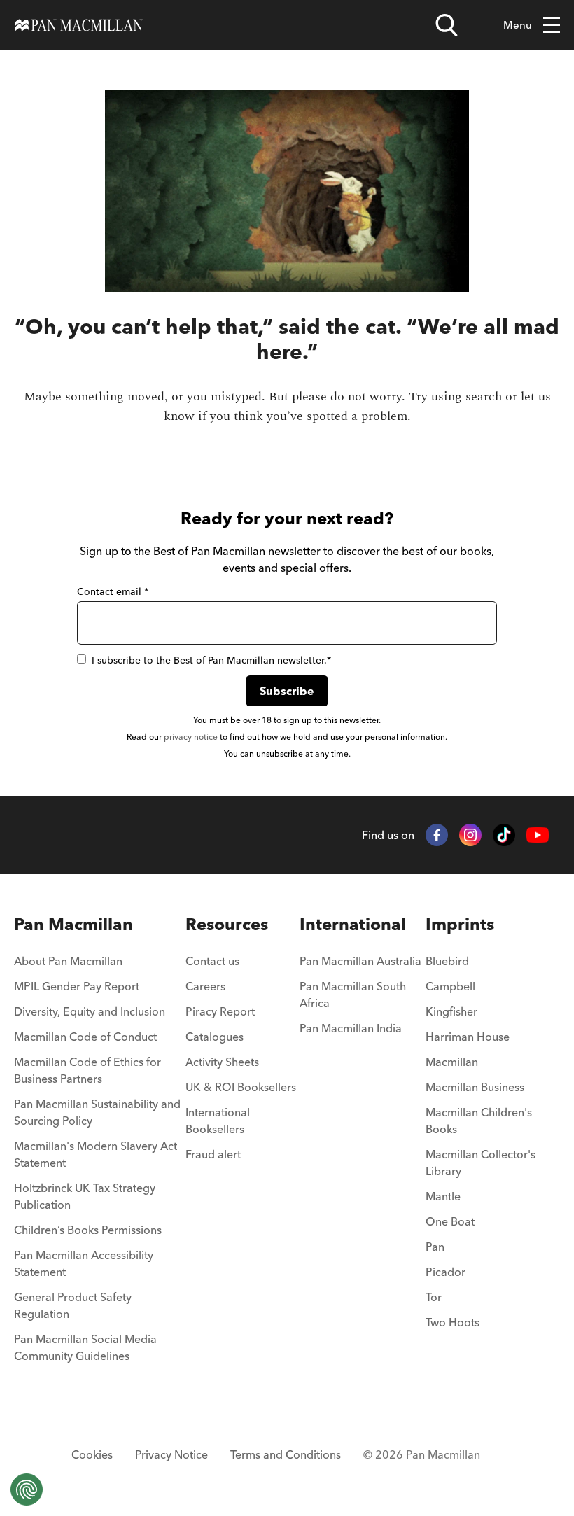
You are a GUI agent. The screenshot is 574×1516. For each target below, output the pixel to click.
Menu (517, 24)
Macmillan (452, 1062)
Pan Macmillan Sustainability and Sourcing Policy (97, 1112)
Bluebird (447, 961)
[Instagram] (470, 835)
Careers (205, 986)
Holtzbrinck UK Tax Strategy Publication (84, 1196)
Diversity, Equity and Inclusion (89, 1011)
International (353, 924)
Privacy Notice (171, 1454)
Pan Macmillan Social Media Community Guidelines (85, 1347)
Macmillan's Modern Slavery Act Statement (95, 1154)
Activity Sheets (222, 1062)
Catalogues (215, 1037)
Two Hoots (452, 1322)
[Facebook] (437, 835)
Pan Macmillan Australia (360, 961)
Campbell (450, 986)
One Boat (450, 1221)
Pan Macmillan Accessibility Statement (83, 1263)
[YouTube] (537, 835)
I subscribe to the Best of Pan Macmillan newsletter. (211, 660)
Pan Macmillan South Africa (353, 994)
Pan (435, 1247)
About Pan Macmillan (68, 961)
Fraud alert (213, 1154)
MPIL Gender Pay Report (76, 986)
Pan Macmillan (73, 924)
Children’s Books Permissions (88, 1230)
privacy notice (191, 736)
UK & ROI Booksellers (241, 1087)
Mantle (443, 1196)
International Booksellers (218, 1120)
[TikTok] (504, 835)
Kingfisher (451, 1011)
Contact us (212, 961)
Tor (434, 1297)
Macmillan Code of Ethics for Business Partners (87, 1070)
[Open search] (446, 25)
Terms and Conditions (285, 1454)
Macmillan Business (475, 1087)
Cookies (92, 1454)
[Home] (79, 25)
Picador (445, 1272)
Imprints (460, 924)
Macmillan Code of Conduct (85, 1037)
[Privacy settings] (26, 1489)
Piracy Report (220, 1011)
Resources (227, 924)
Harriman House (468, 1037)
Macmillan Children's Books (479, 1120)
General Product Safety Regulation (73, 1305)
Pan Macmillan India (351, 1028)
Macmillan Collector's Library (481, 1162)
